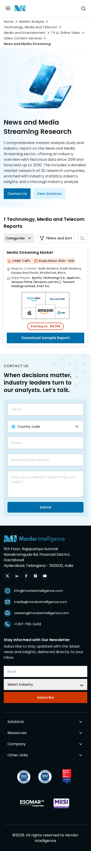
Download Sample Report (45, 337)
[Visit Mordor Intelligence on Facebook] (26, 576)
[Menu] (8, 8)
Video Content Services (23, 38)
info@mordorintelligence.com (38, 590)
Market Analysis (31, 21)
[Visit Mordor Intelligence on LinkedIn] (17, 576)
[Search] (82, 238)
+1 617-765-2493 (27, 624)
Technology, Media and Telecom (30, 27)
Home (9, 21)
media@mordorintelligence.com (40, 602)
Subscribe (45, 697)
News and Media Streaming (27, 44)
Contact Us (17, 193)
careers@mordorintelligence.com (41, 613)
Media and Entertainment (25, 32)
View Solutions (49, 193)
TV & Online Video (65, 32)
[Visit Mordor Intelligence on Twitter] (7, 576)
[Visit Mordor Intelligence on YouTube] (45, 576)
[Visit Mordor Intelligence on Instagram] (35, 576)
